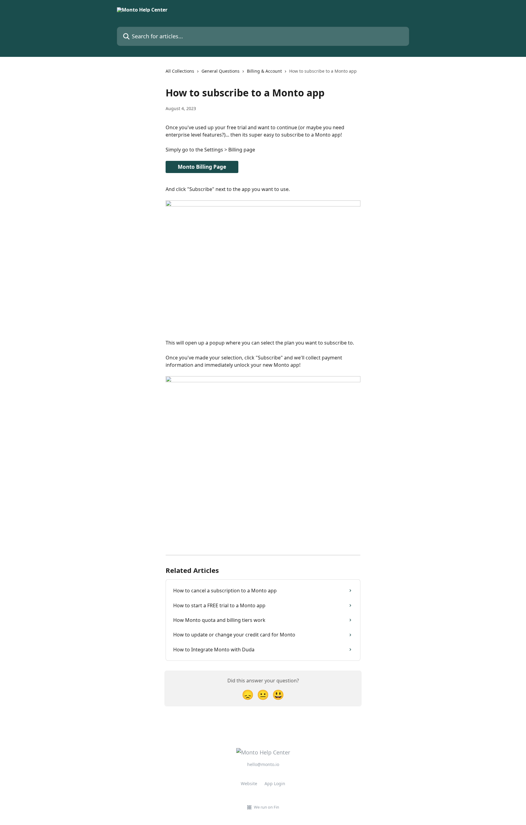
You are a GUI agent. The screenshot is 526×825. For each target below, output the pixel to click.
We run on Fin (266, 807)
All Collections (180, 71)
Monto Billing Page (202, 166)
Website (249, 783)
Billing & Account (264, 71)
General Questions (221, 71)
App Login (275, 783)
